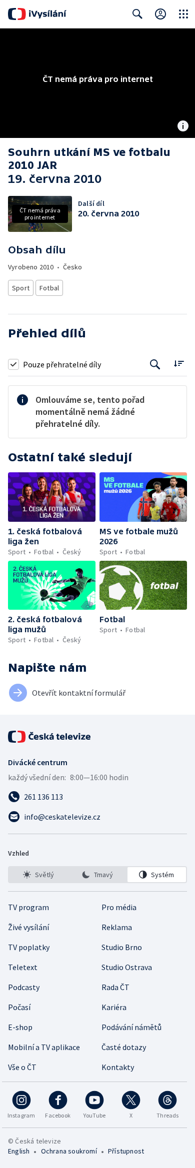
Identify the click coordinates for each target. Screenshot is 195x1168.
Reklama (117, 927)
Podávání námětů (132, 1027)
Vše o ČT (22, 1067)
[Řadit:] (178, 363)
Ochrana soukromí (69, 1151)
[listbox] (97, 874)
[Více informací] (183, 127)
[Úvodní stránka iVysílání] (37, 14)
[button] (52, 496)
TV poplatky (29, 947)
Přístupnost (126, 1151)
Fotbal (49, 287)
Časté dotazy (124, 1047)
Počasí (19, 1007)
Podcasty (24, 987)
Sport (21, 287)
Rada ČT (116, 987)
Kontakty (118, 1067)
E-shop (20, 1027)
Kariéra (114, 1007)
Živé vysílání (28, 927)
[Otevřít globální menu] (183, 14)
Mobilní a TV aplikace (44, 1047)
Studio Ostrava (127, 967)
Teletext (23, 967)
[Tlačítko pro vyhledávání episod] (155, 364)
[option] (38, 874)
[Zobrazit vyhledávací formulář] (137, 14)
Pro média (119, 907)
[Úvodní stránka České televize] (50, 737)
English (19, 1151)
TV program (28, 907)
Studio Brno (122, 947)
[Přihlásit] (160, 14)
